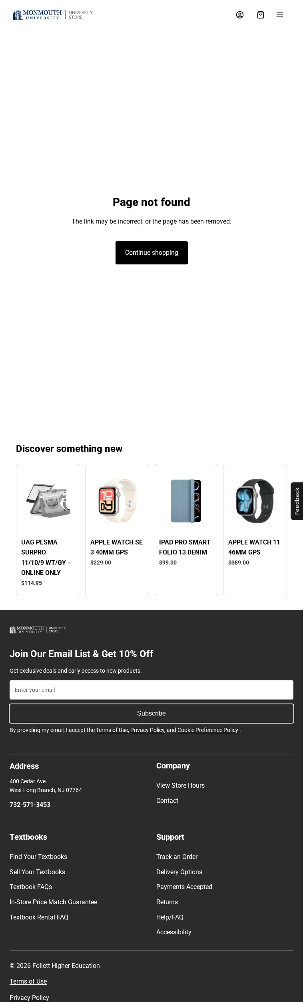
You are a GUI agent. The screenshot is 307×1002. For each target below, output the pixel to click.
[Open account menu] (240, 15)
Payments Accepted (184, 887)
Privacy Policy (147, 730)
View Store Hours (180, 785)
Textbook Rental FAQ (39, 917)
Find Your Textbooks (38, 857)
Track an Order (176, 857)
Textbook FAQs (31, 887)
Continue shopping (151, 252)
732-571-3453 (30, 804)
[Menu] (279, 14)
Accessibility (173, 932)
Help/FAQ (169, 917)
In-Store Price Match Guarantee (53, 902)
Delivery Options (179, 872)
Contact (167, 800)
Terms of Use (112, 730)
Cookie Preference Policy (208, 730)
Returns (167, 902)
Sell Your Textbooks (37, 872)
